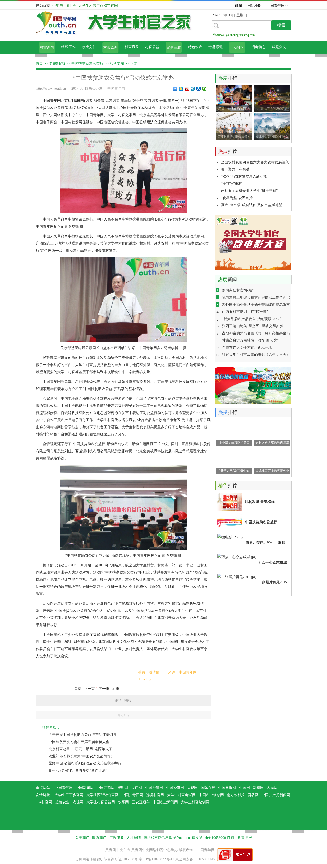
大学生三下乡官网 (69, 795)
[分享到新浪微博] (187, 89)
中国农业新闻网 (165, 802)
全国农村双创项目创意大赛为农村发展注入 (255, 162)
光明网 (123, 788)
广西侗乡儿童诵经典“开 (234, 108)
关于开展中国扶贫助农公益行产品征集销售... (84, 735)
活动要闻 (117, 63)
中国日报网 (227, 788)
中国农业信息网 (211, 795)
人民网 (272, 788)
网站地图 (254, 6)
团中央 (70, 6)
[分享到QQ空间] (181, 89)
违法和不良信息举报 (160, 838)
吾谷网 (253, 795)
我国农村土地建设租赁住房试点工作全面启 (256, 297)
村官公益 (152, 47)
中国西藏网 (105, 788)
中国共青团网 (132, 795)
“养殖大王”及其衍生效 (234, 470)
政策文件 (89, 47)
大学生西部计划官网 (102, 795)
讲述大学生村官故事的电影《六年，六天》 (256, 355)
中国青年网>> (278, 6)
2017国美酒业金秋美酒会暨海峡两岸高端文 (256, 305)
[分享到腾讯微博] (193, 89)
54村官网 (45, 802)
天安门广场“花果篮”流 (272, 108)
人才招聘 (133, 838)
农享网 (123, 802)
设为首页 (43, 6)
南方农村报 (236, 795)
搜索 (281, 25)
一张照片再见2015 (272, 582)
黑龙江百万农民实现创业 (272, 470)
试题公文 (279, 47)
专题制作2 (57, 63)
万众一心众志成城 (272, 562)
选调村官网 (155, 795)
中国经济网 (175, 788)
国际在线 (208, 788)
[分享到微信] (204, 89)
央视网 (192, 788)
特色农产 (195, 47)
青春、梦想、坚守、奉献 (265, 542)
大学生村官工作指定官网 (98, 6)
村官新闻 (47, 48)
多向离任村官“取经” (238, 290)
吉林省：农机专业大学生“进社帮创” (249, 191)
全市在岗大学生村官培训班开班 (247, 347)
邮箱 (238, 6)
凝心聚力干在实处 (235, 169)
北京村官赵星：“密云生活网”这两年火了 (80, 749)
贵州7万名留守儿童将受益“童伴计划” (78, 770)
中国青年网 (64, 788)
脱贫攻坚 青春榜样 (260, 502)
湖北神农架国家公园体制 (272, 136)
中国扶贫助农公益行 (87, 63)
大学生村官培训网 (195, 802)
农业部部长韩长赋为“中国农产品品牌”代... (82, 756)
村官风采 (132, 47)
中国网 (244, 788)
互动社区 (237, 48)
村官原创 (110, 48)
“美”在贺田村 (231, 184)
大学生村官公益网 (100, 802)
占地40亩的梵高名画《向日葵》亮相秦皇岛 (256, 333)
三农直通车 (141, 802)
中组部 (58, 6)
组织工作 (68, 47)
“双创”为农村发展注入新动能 (244, 176)
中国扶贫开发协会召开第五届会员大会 (79, 742)
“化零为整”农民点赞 (237, 198)
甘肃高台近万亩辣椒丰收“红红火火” (250, 340)
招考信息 (258, 47)
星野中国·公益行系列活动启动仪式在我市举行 (85, 763)
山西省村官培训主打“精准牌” (245, 312)
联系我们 (99, 838)
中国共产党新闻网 (276, 795)
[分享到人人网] (198, 89)
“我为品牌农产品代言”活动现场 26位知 (252, 319)
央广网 (136, 788)
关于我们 (82, 838)
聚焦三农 (174, 48)
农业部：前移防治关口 (234, 442)
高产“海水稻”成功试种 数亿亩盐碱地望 (251, 205)
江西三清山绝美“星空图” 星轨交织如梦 (252, 326)
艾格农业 (62, 802)
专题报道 (215, 47)
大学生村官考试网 (181, 795)
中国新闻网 (85, 788)
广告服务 (116, 838)
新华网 (258, 788)
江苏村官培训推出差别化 (234, 136)
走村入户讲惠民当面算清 (272, 442)
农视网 (78, 802)
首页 (39, 63)
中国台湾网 (154, 788)
